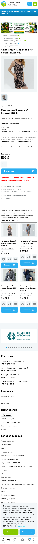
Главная (4, 36)
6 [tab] (16, 347)
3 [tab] (10, 347)
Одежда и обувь (10, 43)
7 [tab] (19, 347)
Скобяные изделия (8, 481)
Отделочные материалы (11, 463)
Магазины (7, 415)
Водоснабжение (7, 441)
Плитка (4, 470)
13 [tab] (31, 347)
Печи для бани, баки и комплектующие (16, 466)
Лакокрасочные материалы (12, 456)
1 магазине (7, 248)
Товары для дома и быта (14, 41)
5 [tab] (14, 347)
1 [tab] (6, 347)
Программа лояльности (10, 422)
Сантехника (6, 477)
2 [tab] (8, 347)
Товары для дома (11, 38)
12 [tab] (29, 347)
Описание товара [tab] (8, 142)
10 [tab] (25, 347)
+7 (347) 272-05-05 (14, 2)
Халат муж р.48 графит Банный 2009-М (9, 288)
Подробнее (21, 526)
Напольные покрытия (9, 459)
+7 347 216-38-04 (8, 384)
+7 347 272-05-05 (8, 377)
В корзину (9, 171)
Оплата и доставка (9, 426)
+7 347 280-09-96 (23, 131)
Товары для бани (8, 495)
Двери (3, 492)
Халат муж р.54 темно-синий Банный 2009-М (28, 288)
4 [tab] (12, 347)
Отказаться (27, 532)
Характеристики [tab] (24, 142)
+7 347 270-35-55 (8, 364)
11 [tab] (27, 347)
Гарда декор (6, 445)
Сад (2, 474)
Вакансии (5, 400)
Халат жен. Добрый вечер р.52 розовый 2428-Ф (8, 243)
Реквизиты (5, 403)
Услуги (3, 429)
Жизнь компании (7, 396)
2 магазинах (8, 293)
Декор (3, 448)
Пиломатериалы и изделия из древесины (17, 484)
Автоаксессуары (8, 502)
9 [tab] (23, 347)
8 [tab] (21, 347)
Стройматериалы (8, 488)
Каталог (13, 36)
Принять (10, 532)
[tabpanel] (19, 336)
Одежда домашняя (11, 46)
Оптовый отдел (7, 419)
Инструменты (6, 452)
